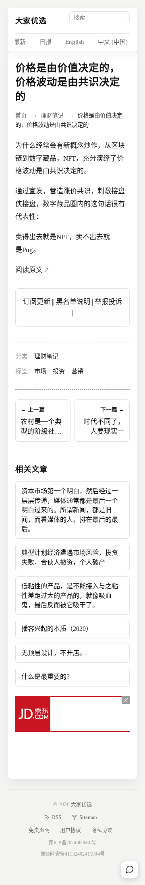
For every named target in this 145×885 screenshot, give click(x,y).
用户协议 (70, 830)
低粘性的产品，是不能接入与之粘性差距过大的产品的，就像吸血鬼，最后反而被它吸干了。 (69, 595)
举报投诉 (108, 302)
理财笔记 (52, 115)
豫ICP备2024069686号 (72, 843)
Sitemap (88, 817)
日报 (45, 42)
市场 (40, 371)
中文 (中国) (113, 42)
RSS (56, 817)
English (74, 42)
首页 (21, 115)
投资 (59, 371)
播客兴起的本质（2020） (56, 628)
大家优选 (30, 21)
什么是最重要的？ (47, 676)
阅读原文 (29, 270)
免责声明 (39, 830)
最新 (20, 42)
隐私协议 (101, 830)
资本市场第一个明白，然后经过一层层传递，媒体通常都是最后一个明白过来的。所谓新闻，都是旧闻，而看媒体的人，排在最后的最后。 (69, 510)
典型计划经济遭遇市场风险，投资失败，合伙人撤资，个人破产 (69, 557)
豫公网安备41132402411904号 (72, 854)
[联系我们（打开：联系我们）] (130, 870)
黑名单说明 (73, 302)
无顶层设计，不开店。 (53, 652)
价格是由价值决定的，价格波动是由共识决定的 (67, 82)
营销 (77, 371)
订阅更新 (36, 302)
